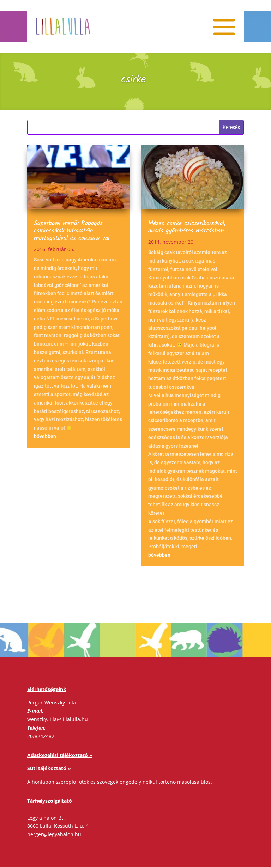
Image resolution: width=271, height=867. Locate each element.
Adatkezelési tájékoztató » (59, 755)
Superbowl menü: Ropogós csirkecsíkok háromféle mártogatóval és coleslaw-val (71, 230)
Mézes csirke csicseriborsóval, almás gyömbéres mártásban (186, 227)
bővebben (45, 436)
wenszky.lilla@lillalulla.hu (57, 719)
